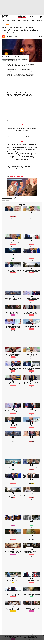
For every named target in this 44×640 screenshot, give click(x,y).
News (8, 20)
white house (31, 272)
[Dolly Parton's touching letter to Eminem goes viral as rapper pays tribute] (13, 307)
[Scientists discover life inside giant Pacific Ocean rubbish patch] (13, 461)
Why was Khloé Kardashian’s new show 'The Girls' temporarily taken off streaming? (13, 552)
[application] (22, 50)
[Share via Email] (41, 36)
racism (4, 200)
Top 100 (3, 20)
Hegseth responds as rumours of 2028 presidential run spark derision (31, 467)
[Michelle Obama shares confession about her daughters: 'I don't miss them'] (13, 603)
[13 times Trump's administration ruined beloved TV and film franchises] (31, 575)
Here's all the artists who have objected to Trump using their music (32, 439)
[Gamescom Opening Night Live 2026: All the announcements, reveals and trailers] (31, 631)
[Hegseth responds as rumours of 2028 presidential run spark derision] (31, 461)
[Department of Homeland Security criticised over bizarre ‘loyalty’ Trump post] (31, 405)
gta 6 (31, 216)
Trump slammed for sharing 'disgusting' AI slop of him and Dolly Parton (13, 215)
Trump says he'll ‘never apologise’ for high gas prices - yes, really (13, 425)
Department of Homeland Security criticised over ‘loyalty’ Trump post (31, 411)
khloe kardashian (13, 554)
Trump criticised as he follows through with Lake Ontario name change (31, 299)
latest (7, 24)
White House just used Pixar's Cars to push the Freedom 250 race (13, 595)
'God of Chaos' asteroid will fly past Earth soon (31, 595)
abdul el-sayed (31, 554)
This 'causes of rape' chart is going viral (17, 176)
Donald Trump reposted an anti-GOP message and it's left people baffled (31, 313)
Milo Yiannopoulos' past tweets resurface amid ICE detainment (13, 538)
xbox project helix (31, 539)
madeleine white (31, 483)
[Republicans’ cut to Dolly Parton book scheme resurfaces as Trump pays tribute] (31, 490)
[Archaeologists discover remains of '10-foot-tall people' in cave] (31, 518)
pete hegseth (32, 469)
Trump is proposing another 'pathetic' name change (31, 327)
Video (33, 20)
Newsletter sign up (35, 16)
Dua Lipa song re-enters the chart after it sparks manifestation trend (13, 524)
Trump (19, 20)
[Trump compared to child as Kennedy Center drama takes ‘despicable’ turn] (13, 265)
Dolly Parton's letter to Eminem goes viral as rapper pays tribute (13, 313)
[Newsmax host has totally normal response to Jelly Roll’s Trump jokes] (13, 321)
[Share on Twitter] (39, 36)
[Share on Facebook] (37, 36)
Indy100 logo (22, 16)
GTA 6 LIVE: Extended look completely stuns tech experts (31, 215)
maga (13, 582)
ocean (13, 469)
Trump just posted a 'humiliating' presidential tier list (31, 257)
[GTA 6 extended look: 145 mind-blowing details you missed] (13, 293)
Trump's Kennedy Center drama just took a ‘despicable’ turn (13, 271)
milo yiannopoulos (13, 539)
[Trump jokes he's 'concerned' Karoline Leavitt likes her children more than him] (31, 237)
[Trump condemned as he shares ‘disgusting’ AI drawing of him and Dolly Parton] (13, 209)
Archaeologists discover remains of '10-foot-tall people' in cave (32, 524)
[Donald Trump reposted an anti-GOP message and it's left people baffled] (31, 307)
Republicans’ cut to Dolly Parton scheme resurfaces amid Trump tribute (31, 496)
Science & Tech (26, 20)
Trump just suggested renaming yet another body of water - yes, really (13, 243)
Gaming (13, 20)
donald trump (31, 244)
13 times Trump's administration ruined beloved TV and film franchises (31, 581)
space (31, 596)
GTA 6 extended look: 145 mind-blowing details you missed (13, 299)
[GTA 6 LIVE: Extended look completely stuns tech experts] (31, 209)
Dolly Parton (31, 497)
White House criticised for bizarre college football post (13, 369)
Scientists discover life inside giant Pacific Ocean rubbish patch (13, 467)
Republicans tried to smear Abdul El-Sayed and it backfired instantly (31, 552)
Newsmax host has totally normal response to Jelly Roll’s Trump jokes (13, 327)
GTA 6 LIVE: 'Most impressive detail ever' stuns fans (31, 355)
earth (13, 258)
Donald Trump (13, 216)
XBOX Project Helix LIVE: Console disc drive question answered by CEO (31, 538)
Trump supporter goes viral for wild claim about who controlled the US (13, 581)
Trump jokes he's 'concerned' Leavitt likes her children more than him (31, 243)
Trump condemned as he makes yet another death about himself (13, 355)
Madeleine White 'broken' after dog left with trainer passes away (31, 481)
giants (32, 525)
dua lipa (13, 525)
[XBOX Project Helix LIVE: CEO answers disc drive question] (31, 532)
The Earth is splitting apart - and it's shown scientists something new (13, 257)
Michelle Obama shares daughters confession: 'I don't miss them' (13, 609)
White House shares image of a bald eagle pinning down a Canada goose (31, 271)
